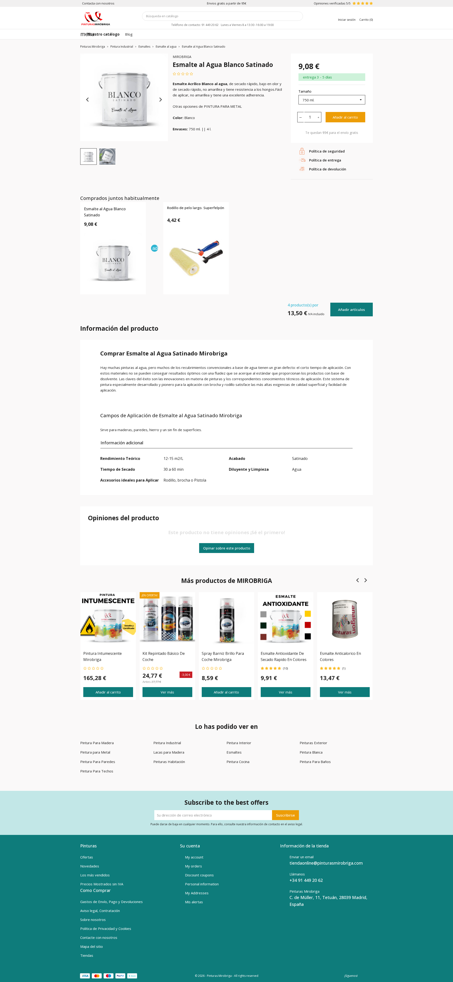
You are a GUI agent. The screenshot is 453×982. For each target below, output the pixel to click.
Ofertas (86, 857)
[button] (88, 156)
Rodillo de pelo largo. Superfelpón (195, 208)
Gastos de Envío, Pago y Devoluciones (111, 901)
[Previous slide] (88, 99)
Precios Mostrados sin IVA (101, 884)
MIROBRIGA (182, 56)
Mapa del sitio (91, 946)
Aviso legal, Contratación (100, 910)
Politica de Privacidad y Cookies (105, 928)
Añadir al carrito (345, 117)
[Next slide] (160, 99)
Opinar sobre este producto (226, 548)
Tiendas (86, 955)
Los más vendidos (95, 875)
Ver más (167, 692)
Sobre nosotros (93, 919)
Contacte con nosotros (98, 937)
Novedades (89, 866)
